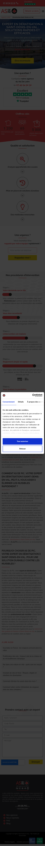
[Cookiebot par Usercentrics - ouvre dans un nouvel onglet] (32, 395)
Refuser (22, 449)
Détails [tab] (21, 402)
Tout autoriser (22, 441)
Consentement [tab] (9, 402)
